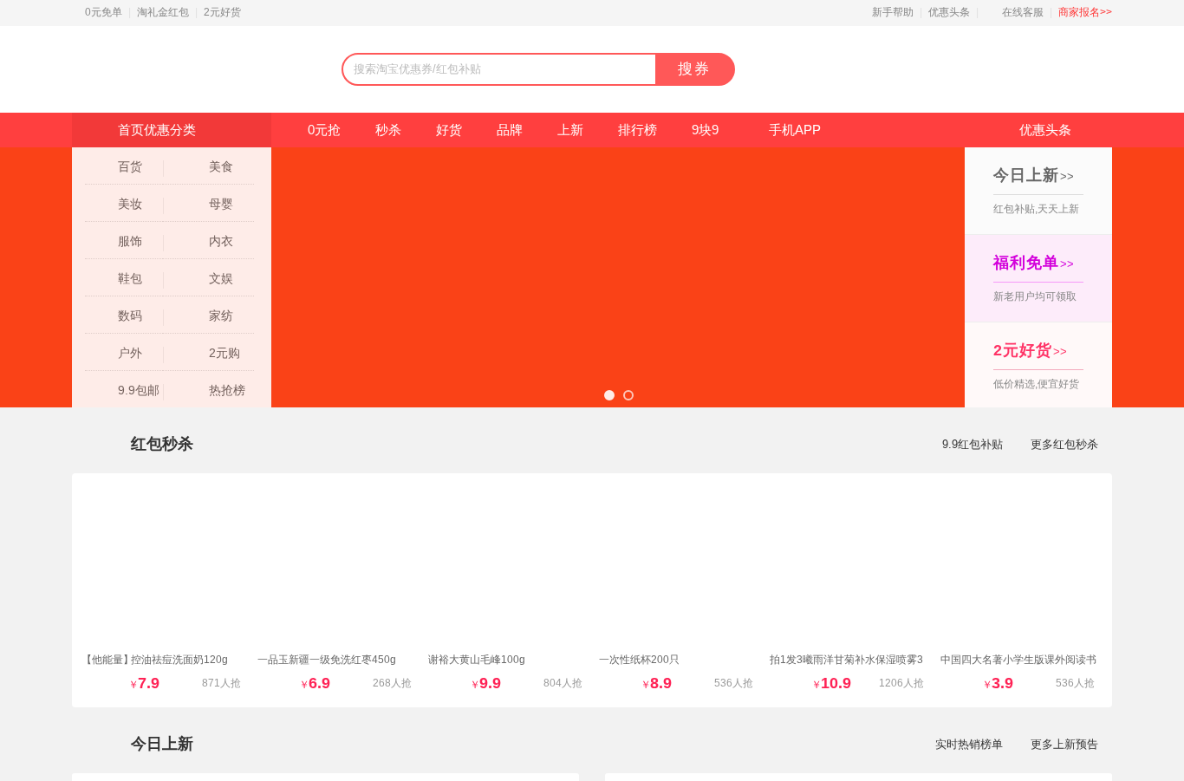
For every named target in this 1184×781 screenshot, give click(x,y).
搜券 (694, 69)
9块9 (705, 129)
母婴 (221, 204)
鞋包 (130, 278)
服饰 (130, 241)
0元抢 (324, 129)
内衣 (221, 241)
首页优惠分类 (157, 129)
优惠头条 (949, 12)
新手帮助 (893, 12)
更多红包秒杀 (1064, 444)
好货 (449, 129)
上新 (570, 129)
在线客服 (1023, 12)
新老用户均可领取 (1035, 278)
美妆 (130, 204)
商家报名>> (1085, 12)
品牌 (510, 129)
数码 (130, 315)
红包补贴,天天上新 (1036, 190)
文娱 (221, 278)
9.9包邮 (138, 390)
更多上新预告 (1064, 744)
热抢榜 (227, 390)
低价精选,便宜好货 (1036, 366)
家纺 (221, 315)
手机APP (795, 129)
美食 (221, 166)
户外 (130, 353)
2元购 (224, 353)
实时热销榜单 (969, 744)
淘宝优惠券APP (983, 70)
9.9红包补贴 (972, 444)
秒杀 (388, 129)
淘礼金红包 (163, 12)
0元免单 (103, 12)
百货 (130, 166)
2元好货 (222, 12)
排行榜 (637, 129)
